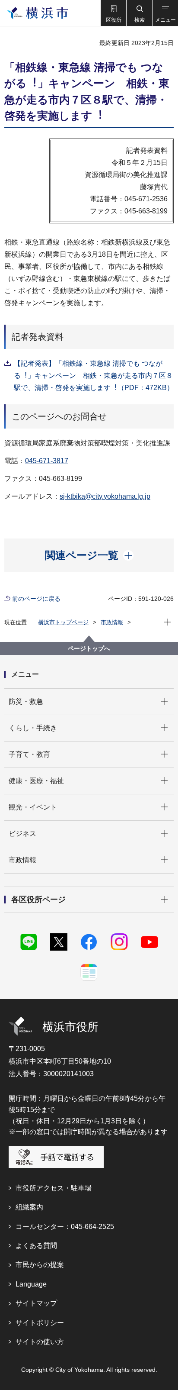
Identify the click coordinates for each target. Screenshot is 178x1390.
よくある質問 (36, 1245)
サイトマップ (36, 1303)
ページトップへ (89, 648)
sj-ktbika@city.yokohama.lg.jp (105, 496)
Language (31, 1284)
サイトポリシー (40, 1322)
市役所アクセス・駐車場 (54, 1188)
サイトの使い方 (40, 1341)
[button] (113, 13)
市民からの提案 (40, 1264)
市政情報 (112, 622)
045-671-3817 (46, 460)
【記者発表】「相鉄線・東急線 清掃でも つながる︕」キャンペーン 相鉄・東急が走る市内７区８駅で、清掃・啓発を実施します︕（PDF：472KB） (94, 375)
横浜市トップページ (63, 622)
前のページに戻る (36, 598)
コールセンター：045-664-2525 (65, 1226)
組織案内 (29, 1207)
